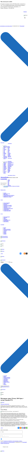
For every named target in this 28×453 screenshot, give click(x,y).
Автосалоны (2, 142)
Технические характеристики (5, 404)
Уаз (4, 170)
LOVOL (9, 154)
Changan (4, 163)
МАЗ (8, 151)
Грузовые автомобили (6, 378)
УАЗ (8, 183)
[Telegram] (22, 428)
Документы (5, 230)
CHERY (4, 164)
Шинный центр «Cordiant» (7, 196)
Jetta (4, 148)
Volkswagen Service (5, 158)
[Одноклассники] (24, 253)
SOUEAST (5, 168)
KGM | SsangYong (5, 156)
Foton (9, 149)
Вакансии (4, 232)
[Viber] (24, 428)
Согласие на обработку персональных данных (12, 441)
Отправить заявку (5, 446)
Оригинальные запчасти (7, 207)
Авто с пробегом (3, 184)
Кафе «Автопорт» (6, 221)
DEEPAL (4, 153)
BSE (8, 172)
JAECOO (4, 167)
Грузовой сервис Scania (6, 210)
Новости (4, 227)
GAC (4, 151)
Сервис (2, 199)
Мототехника (10, 158)
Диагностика (5, 206)
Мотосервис (9, 166)
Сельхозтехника (5, 379)
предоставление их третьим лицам (7, 442)
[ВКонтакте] (20, 253)
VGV (4, 154)
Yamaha (9, 167)
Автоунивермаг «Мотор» (11, 175)
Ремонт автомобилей (6, 216)
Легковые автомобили (6, 377)
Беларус (9, 152)
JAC (4, 150)
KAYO (9, 171)
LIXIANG (4, 171)
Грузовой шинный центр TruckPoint (8, 195)
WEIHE (9, 155)
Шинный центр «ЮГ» (6, 193)
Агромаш (9, 153)
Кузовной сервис (5, 203)
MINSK (9, 170)
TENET (4, 165)
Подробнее (17, 8)
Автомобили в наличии (4, 178)
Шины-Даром (5, 194)
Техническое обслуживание (7, 205)
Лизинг (4, 218)
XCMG (9, 147)
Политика (4, 233)
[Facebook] (22, 253)
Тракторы (9, 185)
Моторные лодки (10, 165)
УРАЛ (9, 180)
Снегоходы (9, 163)
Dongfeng (4, 149)
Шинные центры (5, 381)
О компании (2, 224)
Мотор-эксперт (4, 172)
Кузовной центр (5, 220)
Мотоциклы (9, 161)
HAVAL (4, 147)
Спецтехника (10, 143)
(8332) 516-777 (7, 386)
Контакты (6, 237)
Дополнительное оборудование (8, 208)
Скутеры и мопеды (11, 162)
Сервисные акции (6, 209)
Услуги (2, 213)
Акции (4, 228)
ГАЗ (8, 182)
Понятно (25, 11)
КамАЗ (9, 179)
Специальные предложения (5, 186)
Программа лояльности (6, 229)
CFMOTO (9, 168)
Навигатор (9, 156)
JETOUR (4, 166)
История (4, 231)
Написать (6, 236)
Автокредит (5, 217)
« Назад (2, 253)
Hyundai (4, 169)
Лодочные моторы (10, 164)
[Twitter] (26, 253)
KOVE (9, 169)
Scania (9, 146)
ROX (4, 152)
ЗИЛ (8, 184)
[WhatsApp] (26, 428)
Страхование (5, 219)
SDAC (9, 150)
